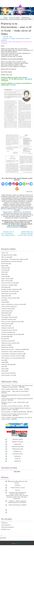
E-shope (13, 85)
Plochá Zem (4, 324)
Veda (2, 359)
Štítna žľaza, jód (6, 346)
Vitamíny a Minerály (7, 363)
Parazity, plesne (5, 322)
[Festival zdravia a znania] (17, 486)
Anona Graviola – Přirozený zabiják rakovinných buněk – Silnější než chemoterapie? (17, 385)
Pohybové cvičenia (6, 327)
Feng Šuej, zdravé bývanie (9, 296)
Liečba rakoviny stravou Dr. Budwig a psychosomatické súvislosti (17, 398)
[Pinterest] (17, 183)
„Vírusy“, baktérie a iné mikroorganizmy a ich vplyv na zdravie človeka (16, 417)
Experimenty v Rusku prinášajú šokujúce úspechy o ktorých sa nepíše (16, 407)
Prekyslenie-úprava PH (8, 329)
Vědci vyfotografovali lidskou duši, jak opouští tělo (15, 394)
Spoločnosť (4, 344)
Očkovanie (4, 314)
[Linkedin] (10, 183)
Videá (3, 361)
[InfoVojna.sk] (17, 455)
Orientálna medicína (7, 318)
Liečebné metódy (6, 307)
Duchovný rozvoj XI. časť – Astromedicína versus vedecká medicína (8, 233)
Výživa (3, 367)
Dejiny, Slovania (5, 277)
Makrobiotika (5, 312)
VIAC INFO (17, 470)
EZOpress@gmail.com (14, 227)
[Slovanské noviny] (17, 452)
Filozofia (3, 301)
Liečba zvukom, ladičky (8, 305)
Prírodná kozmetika (7, 331)
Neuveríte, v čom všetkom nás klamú (12, 405)
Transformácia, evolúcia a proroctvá (11, 354)
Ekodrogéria (4, 286)
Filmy (2, 299)
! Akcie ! (3, 251)
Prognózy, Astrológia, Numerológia (11, 333)
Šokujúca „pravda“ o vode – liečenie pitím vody (14, 401)
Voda (2, 365)
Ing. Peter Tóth (7, 36)
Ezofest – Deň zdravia (25, 79)
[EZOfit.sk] (17, 484)
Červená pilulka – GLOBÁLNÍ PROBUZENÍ (13, 410)
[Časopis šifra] (17, 443)
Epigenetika (4, 294)
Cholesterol (4, 266)
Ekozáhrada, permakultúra (9, 290)
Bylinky (3, 264)
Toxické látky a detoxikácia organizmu (12, 352)
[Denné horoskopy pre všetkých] (17, 504)
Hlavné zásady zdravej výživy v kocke (12, 388)
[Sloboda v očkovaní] (17, 440)
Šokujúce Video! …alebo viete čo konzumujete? (15, 390)
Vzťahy (3, 369)
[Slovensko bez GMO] (17, 445)
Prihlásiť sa (4, 521)
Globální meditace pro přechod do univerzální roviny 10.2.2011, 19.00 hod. (25, 233)
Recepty (3, 337)
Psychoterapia (5, 335)
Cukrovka (4, 275)
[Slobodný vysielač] (17, 438)
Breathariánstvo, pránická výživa (10, 260)
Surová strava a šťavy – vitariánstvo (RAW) (13, 348)
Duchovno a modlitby (14, 17)
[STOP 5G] (17, 457)
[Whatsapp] (24, 183)
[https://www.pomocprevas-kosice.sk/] (17, 424)
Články (5, 17)
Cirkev (3, 271)
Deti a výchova (5, 279)
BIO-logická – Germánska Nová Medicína (13, 258)
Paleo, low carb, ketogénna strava (11, 320)
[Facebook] (2, 183)
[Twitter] (6, 183)
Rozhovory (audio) (6, 339)
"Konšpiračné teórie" (7, 253)
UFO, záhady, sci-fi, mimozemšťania (11, 357)
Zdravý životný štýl (6, 372)
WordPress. (19, 542)
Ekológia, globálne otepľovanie (10, 288)
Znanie (4, 7)
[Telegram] (31, 183)
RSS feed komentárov (7, 526)
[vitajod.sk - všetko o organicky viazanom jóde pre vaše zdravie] (17, 500)
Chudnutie (4, 269)
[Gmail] (27, 183)
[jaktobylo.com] (17, 450)
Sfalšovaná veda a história (9, 342)
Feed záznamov (6, 524)
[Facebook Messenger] (20, 183)
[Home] (1, 17)
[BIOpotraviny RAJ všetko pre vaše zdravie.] (17, 480)
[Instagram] (13, 183)
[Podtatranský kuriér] (17, 448)
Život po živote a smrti (7, 374)
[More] (17, 188)
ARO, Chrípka (5, 256)
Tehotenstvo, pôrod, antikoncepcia (11, 350)
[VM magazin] (17, 432)
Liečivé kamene (5, 309)
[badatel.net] (17, 460)
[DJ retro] (17, 489)
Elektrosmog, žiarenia (7, 292)
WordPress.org (5, 528)
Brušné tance (5, 262)
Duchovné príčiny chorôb (8, 281)
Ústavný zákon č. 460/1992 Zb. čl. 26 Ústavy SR (17, 211)
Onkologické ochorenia (8, 316)
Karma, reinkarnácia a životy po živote (12, 303)
